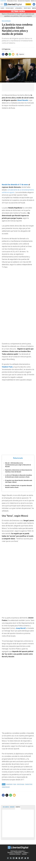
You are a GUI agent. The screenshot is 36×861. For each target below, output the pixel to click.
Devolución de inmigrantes (24, 0)
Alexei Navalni (22, 100)
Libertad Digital (18, 847)
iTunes (28, 858)
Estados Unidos (10, 8)
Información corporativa (18, 851)
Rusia (14, 784)
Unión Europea (20, 784)
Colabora (28, 4)
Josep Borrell (9, 784)
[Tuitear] (6, 54)
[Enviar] (9, 54)
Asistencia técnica (14, 854)
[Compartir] (3, 54)
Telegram (25, 858)
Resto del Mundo (6, 21)
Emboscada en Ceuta (12, 0)
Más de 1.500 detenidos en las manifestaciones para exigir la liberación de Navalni (18, 464)
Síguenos (21, 54)
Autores (24, 854)
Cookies (25, 852)
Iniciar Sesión (34, 4)
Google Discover (19, 858)
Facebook (8, 858)
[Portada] (13, 4)
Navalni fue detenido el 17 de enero (15, 185)
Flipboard (22, 858)
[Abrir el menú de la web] (2, 4)
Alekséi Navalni (6, 787)
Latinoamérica (18, 8)
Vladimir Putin (28, 784)
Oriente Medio (27, 8)
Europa (2, 8)
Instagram (13, 858)
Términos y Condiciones (14, 852)
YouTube (16, 858)
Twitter (11, 858)
